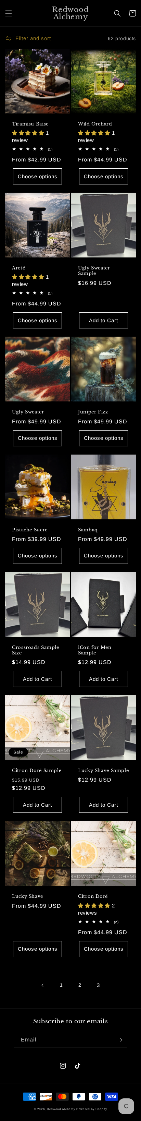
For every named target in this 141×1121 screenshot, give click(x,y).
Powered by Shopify (91, 1109)
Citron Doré (93, 896)
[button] (8, 13)
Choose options (37, 176)
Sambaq (88, 529)
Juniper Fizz (93, 411)
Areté (18, 267)
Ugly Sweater (28, 411)
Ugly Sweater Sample (94, 270)
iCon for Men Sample (95, 650)
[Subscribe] (119, 1040)
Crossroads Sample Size (35, 650)
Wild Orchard (95, 123)
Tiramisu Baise (30, 123)
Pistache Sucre (30, 529)
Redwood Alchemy (61, 1109)
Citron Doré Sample (36, 770)
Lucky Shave (27, 896)
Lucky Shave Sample (103, 770)
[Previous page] (42, 985)
